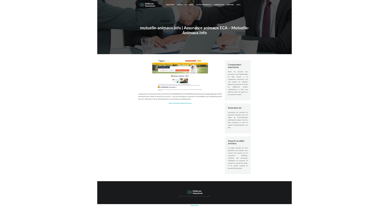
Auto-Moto (189, 4)
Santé (179, 4)
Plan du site (194, 205)
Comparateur (219, 4)
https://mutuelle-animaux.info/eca (180, 103)
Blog (238, 4)
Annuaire (230, 4)
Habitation (170, 4)
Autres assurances (203, 4)
